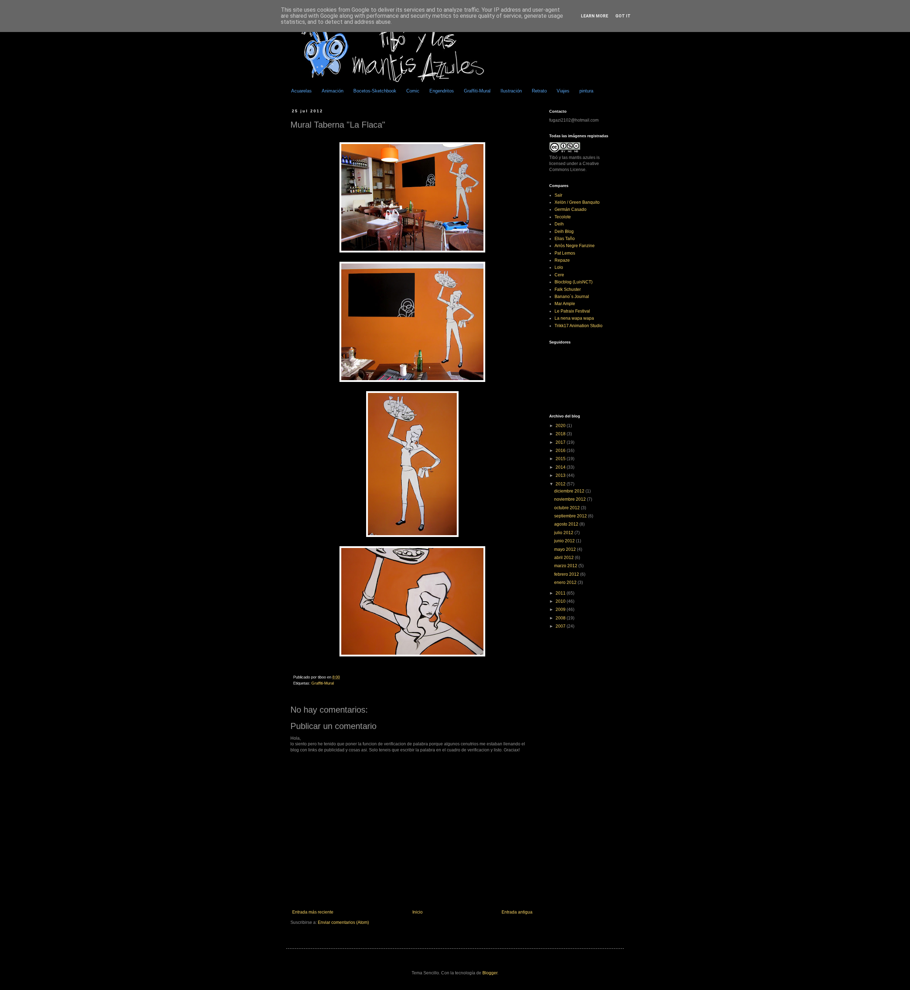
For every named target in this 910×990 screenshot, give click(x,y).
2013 (561, 475)
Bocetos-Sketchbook (374, 91)
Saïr (558, 195)
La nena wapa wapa (574, 318)
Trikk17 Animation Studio (579, 325)
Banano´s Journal (572, 296)
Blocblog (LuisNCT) (574, 282)
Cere (559, 274)
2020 (561, 425)
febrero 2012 (567, 574)
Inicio (417, 912)
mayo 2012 (565, 549)
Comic (412, 91)
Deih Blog (564, 231)
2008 (561, 618)
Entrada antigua (517, 912)
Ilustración (511, 91)
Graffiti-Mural (477, 91)
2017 (561, 442)
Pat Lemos (565, 253)
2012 (561, 483)
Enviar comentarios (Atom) (343, 922)
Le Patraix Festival (572, 311)
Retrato (539, 91)
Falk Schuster (568, 289)
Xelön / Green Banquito (577, 202)
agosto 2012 (566, 524)
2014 (561, 467)
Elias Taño (565, 238)
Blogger (489, 972)
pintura (586, 91)
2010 (561, 601)
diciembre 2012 (569, 491)
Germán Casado (571, 209)
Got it (623, 16)
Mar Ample (565, 303)
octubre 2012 (567, 507)
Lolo (559, 267)
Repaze (562, 260)
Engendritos (441, 91)
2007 (561, 626)
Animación (332, 91)
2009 (561, 609)
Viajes (563, 91)
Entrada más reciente (312, 912)
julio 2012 (564, 532)
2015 (561, 458)
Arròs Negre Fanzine (575, 245)
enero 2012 (566, 582)
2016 (561, 450)
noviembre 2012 (570, 499)
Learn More (594, 16)
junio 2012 (565, 540)
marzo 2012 (566, 565)
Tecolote (563, 216)
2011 (561, 593)
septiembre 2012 (571, 515)
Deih (559, 224)
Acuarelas (301, 91)
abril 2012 (564, 557)
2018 (561, 433)
